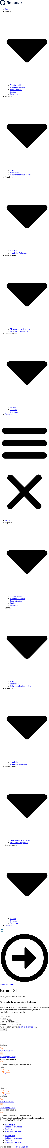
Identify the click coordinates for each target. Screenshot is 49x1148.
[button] (24, 467)
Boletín (13, 407)
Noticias (13, 410)
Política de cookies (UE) (14, 1131)
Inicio (7, 9)
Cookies (8, 1129)
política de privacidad (27, 1027)
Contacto (8, 414)
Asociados (14, 251)
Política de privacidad (13, 1127)
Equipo (13, 92)
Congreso (14, 412)
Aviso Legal (10, 1124)
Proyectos (14, 94)
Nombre (3, 1016)
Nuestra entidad (16, 85)
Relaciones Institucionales (20, 175)
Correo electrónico (7, 1022)
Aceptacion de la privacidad (11, 1024)
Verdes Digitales (21, 1147)
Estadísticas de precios (19, 331)
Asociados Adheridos (18, 253)
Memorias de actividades (20, 329)
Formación (14, 172)
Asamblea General (17, 87)
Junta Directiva (16, 90)
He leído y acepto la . (20, 1027)
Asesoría (13, 170)
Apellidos (4, 1019)
